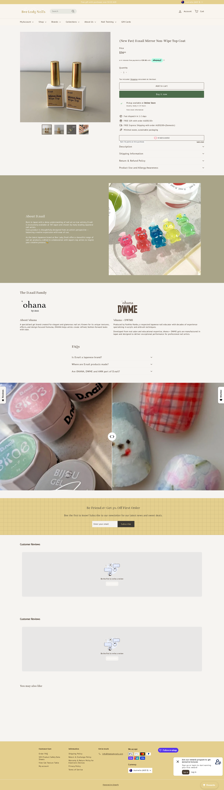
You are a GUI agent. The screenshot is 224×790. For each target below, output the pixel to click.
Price (121, 48)
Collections (71, 21)
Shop (41, 21)
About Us (89, 21)
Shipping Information (131, 153)
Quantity (123, 67)
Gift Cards (126, 21)
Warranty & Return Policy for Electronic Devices (81, 761)
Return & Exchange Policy (80, 757)
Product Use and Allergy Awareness (138, 167)
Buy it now (161, 94)
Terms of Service (76, 769)
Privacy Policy (75, 766)
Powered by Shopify (111, 785)
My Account (26, 21)
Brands (55, 21)
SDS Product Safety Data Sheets (49, 758)
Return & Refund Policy (132, 160)
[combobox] (63, 11)
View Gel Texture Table (49, 763)
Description (125, 146)
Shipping (133, 79)
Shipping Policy (75, 754)
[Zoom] (65, 77)
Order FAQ (43, 754)
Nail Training (107, 21)
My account (44, 766)
